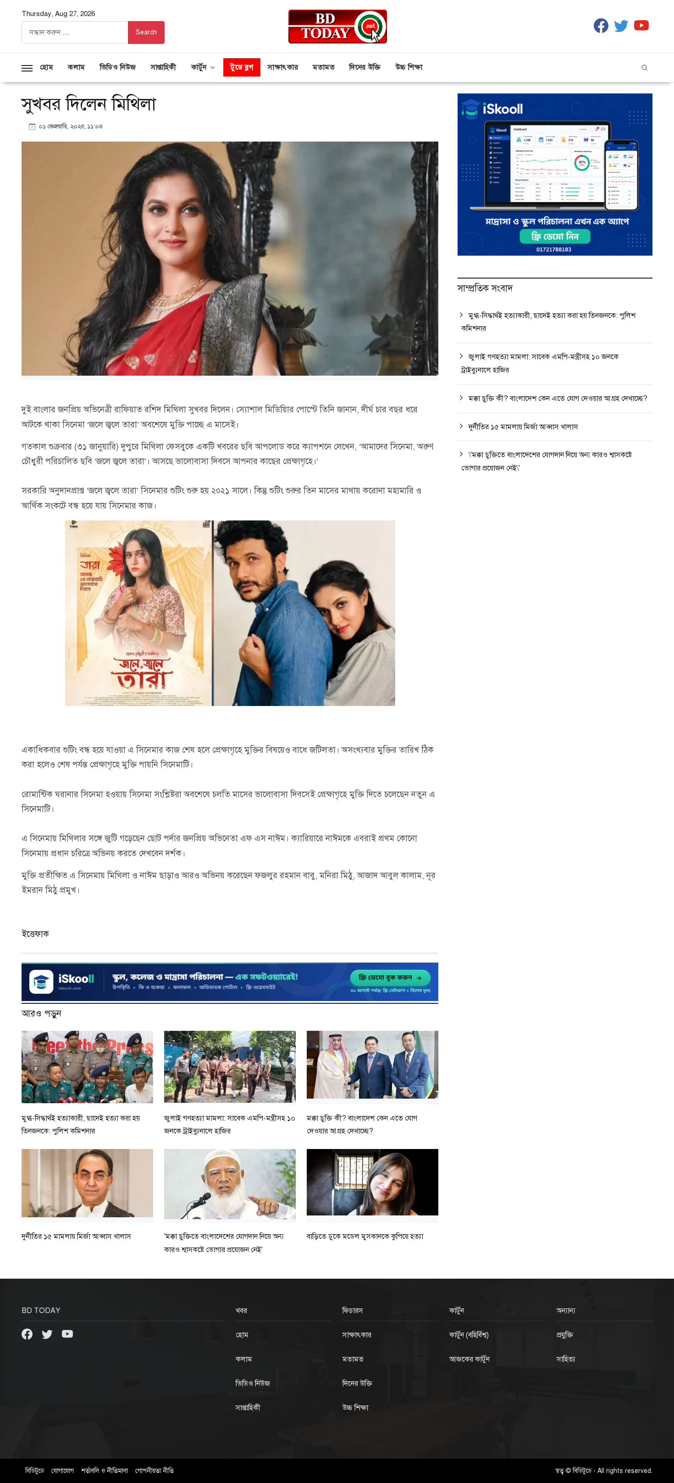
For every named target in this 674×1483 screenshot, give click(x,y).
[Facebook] (28, 1334)
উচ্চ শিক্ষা (409, 67)
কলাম (76, 67)
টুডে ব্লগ (242, 67)
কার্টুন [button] (199, 67)
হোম (46, 67)
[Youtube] (67, 1334)
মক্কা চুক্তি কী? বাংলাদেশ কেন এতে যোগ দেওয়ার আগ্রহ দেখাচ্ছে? (558, 398)
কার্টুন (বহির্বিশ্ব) (469, 1335)
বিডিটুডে (34, 1471)
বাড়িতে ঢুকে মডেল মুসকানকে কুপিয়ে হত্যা (365, 1236)
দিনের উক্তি (365, 67)
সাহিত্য (566, 1359)
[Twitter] (48, 1334)
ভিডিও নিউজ (118, 67)
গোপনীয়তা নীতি (154, 1471)
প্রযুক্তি (565, 1335)
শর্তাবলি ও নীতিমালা (104, 1471)
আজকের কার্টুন (469, 1359)
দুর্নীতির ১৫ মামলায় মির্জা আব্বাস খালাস (76, 1236)
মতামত (324, 67)
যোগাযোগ (62, 1471)
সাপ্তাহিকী (164, 67)
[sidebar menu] (27, 67)
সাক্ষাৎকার (283, 67)
